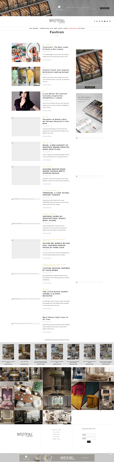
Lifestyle (60, 28)
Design (44, 142)
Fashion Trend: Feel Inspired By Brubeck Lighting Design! (56, 71)
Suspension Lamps (56, 429)
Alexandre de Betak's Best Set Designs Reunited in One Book (56, 121)
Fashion (44, 44)
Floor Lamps (56, 432)
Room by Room (72, 28)
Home (30, 28)
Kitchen (63, 239)
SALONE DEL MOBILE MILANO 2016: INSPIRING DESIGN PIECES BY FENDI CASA (56, 245)
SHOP (78, 28)
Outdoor (49, 240)
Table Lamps (56, 434)
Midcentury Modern (50, 265)
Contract (65, 28)
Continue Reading (47, 59)
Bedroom (44, 239)
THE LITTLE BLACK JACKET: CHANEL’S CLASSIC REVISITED (55, 294)
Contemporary (45, 264)
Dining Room (49, 239)
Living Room (45, 240)
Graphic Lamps (56, 439)
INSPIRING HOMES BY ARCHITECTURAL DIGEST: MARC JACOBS (54, 218)
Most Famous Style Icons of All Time (55, 318)
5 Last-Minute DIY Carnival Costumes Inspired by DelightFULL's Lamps (55, 96)
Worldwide (35, 28)
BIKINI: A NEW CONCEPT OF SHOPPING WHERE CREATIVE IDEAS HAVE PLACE (56, 147)
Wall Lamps (56, 436)
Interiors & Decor (44, 28)
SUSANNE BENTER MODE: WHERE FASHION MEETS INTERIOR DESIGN (54, 171)
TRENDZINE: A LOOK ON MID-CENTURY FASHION (56, 194)
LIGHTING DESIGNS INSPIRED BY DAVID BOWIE (56, 269)
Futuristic (53, 264)
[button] (112, 355)
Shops (51, 142)
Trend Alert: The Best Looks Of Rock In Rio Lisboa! (55, 48)
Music (51, 44)
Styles (51, 28)
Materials (44, 265)
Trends (55, 28)
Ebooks (83, 28)
